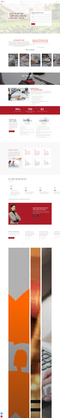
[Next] (49, 60)
